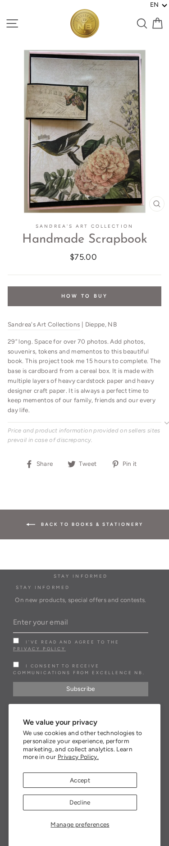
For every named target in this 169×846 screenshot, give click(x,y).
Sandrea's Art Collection (84, 226)
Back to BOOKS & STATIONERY (91, 524)
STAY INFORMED (43, 587)
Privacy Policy (39, 648)
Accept (80, 780)
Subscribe (80, 688)
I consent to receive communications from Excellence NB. (79, 669)
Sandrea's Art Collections (44, 324)
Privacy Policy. (78, 756)
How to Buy (84, 296)
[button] (159, 5)
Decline (79, 802)
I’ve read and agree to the (66, 645)
